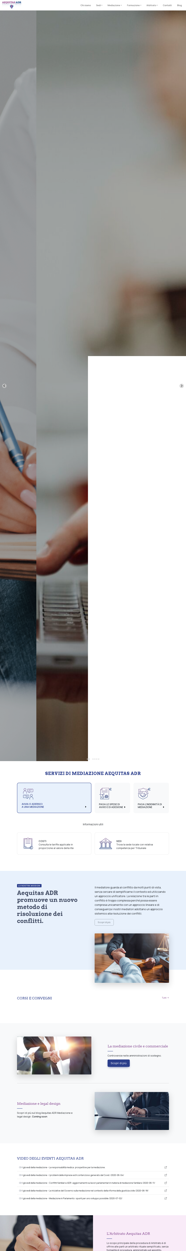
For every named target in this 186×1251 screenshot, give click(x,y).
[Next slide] (181, 386)
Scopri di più (104, 922)
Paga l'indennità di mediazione (150, 806)
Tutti (164, 997)
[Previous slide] (4, 386)
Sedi (118, 841)
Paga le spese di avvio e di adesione (111, 806)
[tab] (87, 759)
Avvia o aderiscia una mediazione (33, 805)
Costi (42, 841)
